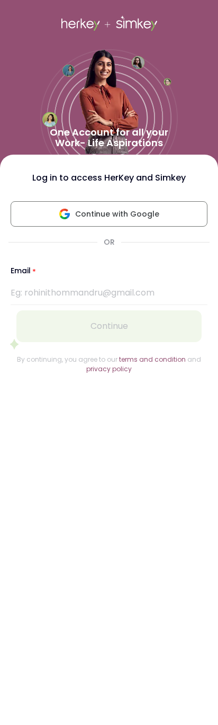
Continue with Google (117, 214)
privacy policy (109, 368)
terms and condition (152, 359)
